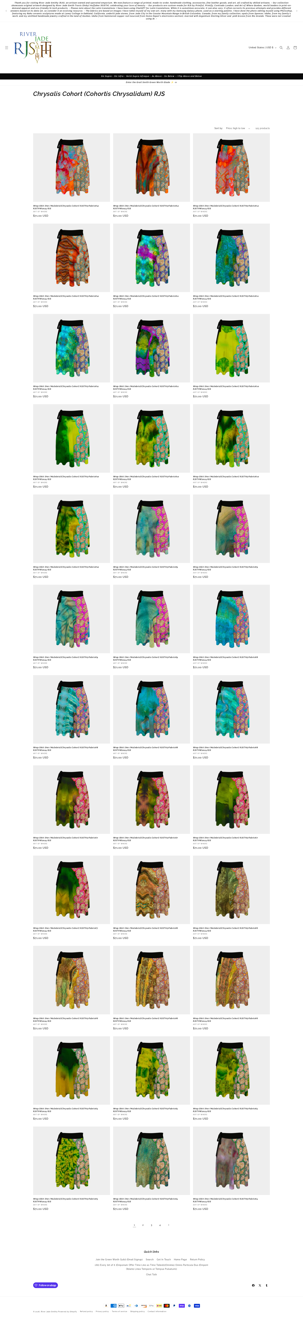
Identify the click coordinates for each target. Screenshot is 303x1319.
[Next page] (168, 1224)
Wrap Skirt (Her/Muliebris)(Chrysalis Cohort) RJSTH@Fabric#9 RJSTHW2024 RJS (145, 568)
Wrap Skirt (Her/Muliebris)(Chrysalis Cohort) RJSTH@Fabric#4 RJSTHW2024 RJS (145, 1200)
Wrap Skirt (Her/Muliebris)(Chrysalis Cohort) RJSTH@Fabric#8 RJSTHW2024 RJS (225, 658)
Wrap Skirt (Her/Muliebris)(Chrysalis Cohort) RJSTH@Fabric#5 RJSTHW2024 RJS (65, 1109)
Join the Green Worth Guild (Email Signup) (119, 1259)
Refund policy (86, 1311)
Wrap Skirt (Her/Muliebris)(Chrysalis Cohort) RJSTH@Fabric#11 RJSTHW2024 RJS (146, 297)
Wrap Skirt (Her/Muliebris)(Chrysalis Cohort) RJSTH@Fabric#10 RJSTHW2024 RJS (226, 387)
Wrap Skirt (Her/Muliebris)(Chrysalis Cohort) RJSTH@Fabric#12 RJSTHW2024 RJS (66, 207)
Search (150, 1259)
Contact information (157, 1311)
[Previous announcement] (6, 11)
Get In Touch (164, 1259)
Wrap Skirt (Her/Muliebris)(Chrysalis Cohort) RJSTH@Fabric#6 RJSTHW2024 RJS (145, 929)
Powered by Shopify (67, 1312)
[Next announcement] (296, 11)
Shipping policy (137, 1311)
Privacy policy (102, 1311)
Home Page (180, 1259)
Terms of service (119, 1311)
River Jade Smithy (49, 1312)
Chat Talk (151, 1274)
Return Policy (197, 1259)
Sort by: (218, 128)
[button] (6, 47)
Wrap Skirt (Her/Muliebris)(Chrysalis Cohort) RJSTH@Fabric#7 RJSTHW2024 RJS (65, 839)
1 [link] (134, 1224)
